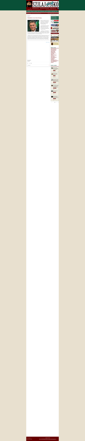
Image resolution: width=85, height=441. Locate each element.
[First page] (51, 102)
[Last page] (58, 102)
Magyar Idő (54, 70)
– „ (35, 9)
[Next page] (56, 102)
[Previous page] (53, 102)
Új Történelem (54, 82)
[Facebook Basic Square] (58, 8)
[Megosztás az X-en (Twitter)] (29, 63)
